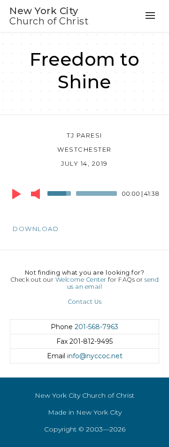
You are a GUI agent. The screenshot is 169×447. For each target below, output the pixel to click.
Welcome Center (81, 279)
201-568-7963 (96, 327)
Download (36, 228)
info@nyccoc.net (95, 356)
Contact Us (84, 301)
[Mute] (35, 194)
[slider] (60, 192)
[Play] (16, 194)
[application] (84, 196)
